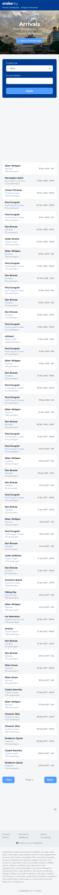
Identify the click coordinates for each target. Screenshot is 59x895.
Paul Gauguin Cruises (14, 205)
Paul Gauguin (12, 202)
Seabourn (9, 741)
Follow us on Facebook (30, 843)
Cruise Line (11, 63)
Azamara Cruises (12, 583)
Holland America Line (14, 619)
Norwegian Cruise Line (15, 181)
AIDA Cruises (10, 339)
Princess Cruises (12, 193)
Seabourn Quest (14, 738)
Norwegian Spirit (14, 178)
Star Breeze (11, 226)
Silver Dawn (11, 665)
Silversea (9, 169)
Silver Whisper (13, 165)
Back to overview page (31, 41)
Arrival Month (13, 75)
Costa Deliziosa (13, 555)
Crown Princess (13, 190)
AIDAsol (9, 336)
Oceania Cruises (12, 717)
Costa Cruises (11, 242)
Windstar (9, 229)
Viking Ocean (10, 595)
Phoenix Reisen (11, 631)
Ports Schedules (10, 7)
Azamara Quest (13, 580)
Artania (9, 628)
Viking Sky (10, 592)
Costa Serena (12, 238)
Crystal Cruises (11, 692)
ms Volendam (12, 616)
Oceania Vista (12, 714)
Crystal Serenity (13, 689)
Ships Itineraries (29, 7)
